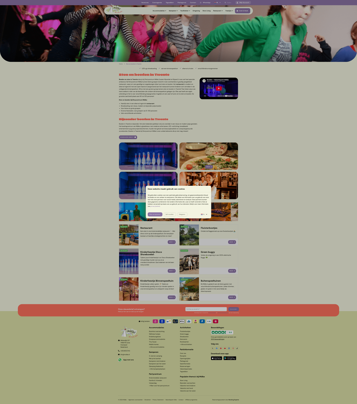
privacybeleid (155, 206)
